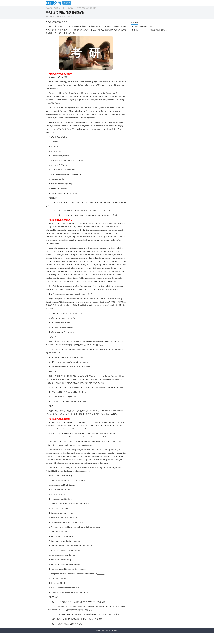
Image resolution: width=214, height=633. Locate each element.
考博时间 (135, 30)
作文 (152, 26)
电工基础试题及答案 (139, 26)
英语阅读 (66, 3)
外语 (62, 8)
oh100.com (110, 630)
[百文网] (54, 2)
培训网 (56, 8)
